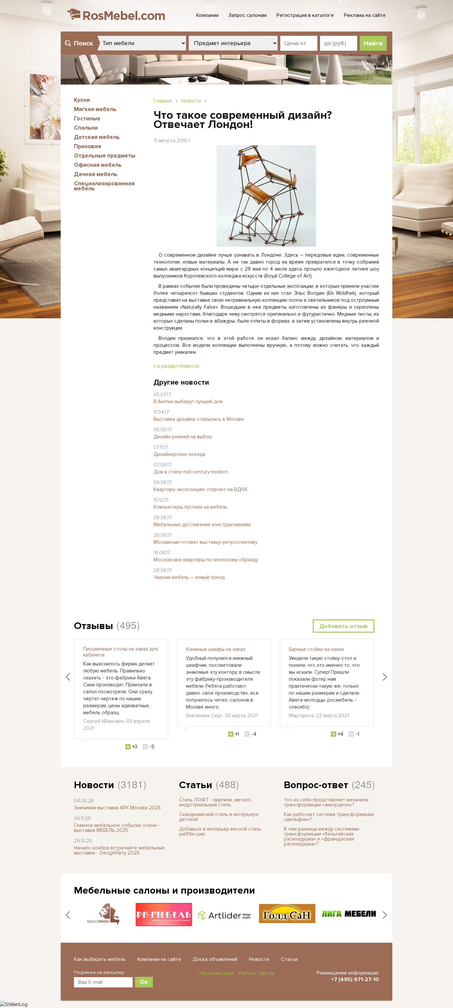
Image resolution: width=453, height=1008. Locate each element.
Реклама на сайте (365, 15)
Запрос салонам (247, 15)
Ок (144, 981)
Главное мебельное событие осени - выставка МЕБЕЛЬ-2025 (117, 827)
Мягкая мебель (95, 109)
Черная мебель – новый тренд (189, 577)
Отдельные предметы (104, 155)
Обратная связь (216, 973)
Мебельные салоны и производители (164, 890)
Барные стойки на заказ (316, 649)
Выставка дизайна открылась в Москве (199, 419)
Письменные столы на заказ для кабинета (120, 652)
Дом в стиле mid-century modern (191, 472)
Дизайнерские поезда (179, 454)
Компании (207, 15)
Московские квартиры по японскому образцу (206, 560)
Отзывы (93, 626)
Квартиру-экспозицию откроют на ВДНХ (200, 489)
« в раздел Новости (176, 366)
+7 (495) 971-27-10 (355, 979)
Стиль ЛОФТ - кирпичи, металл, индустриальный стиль (215, 802)
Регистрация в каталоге (305, 15)
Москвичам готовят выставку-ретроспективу (205, 542)
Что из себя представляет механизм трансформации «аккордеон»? (326, 802)
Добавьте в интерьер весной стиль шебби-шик (220, 831)
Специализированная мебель (104, 186)
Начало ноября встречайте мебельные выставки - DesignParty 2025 (119, 850)
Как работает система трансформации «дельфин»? (329, 816)
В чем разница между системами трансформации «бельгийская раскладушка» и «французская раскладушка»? (321, 836)
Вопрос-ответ (316, 785)
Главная (163, 101)
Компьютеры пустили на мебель (190, 507)
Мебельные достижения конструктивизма (202, 525)
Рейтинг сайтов (256, 973)
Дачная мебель (95, 174)
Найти (373, 43)
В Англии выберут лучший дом (188, 402)
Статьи (195, 785)
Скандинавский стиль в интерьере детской (219, 816)
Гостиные (87, 118)
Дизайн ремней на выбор (183, 437)
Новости (191, 101)
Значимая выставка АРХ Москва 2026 (117, 808)
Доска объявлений (215, 959)
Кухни (82, 99)
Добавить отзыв (343, 626)
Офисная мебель (98, 164)
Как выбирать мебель (100, 959)
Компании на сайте (159, 959)
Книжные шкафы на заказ (215, 649)
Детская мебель (97, 137)
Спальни (86, 127)
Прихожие (87, 146)
